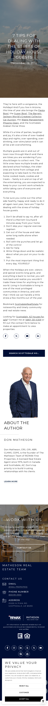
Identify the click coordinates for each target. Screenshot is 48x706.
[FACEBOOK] (34, 491)
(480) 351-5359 (33, 320)
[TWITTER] (6, 491)
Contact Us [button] (24, 548)
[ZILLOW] (20, 491)
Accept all (24, 699)
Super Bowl (20, 113)
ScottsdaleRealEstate (27, 304)
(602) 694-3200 (15, 595)
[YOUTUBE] (41, 491)
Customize (24, 692)
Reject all (24, 686)
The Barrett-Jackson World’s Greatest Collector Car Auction (22, 116)
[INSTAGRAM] (6, 498)
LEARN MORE (10, 481)
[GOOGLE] (13, 498)
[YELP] (13, 491)
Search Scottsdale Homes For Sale (27, 353)
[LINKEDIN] (27, 491)
